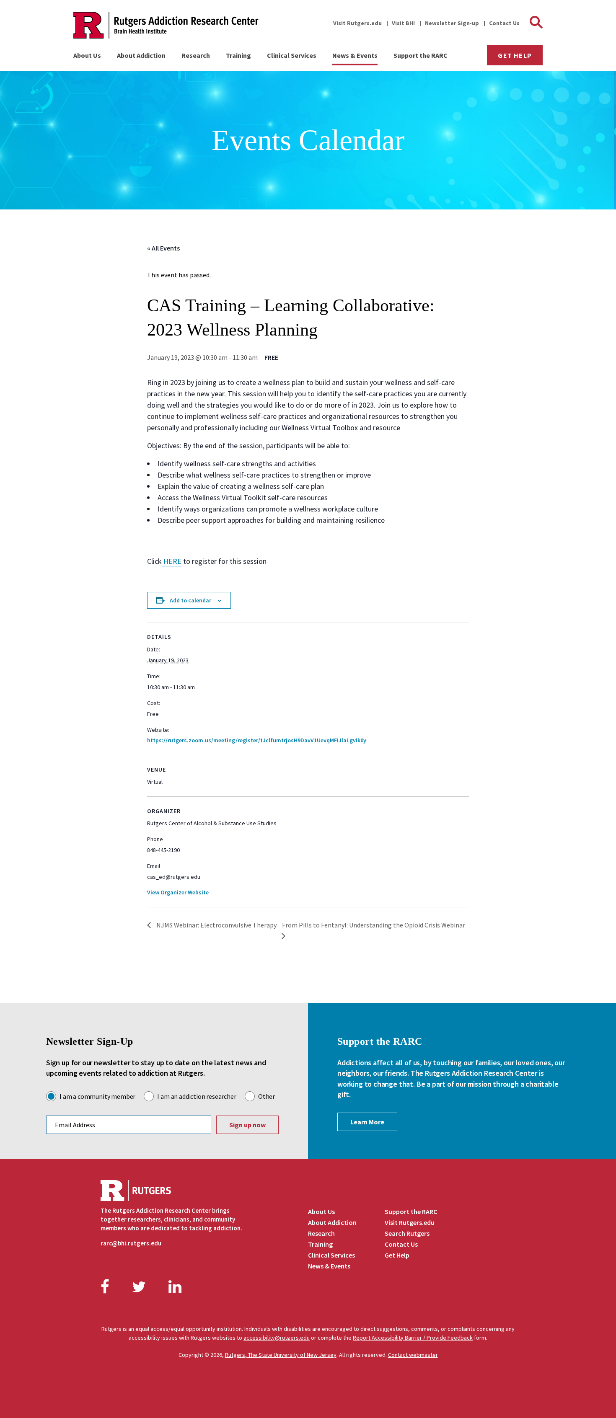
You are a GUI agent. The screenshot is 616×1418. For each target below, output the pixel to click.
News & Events (355, 55)
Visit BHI (403, 23)
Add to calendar (190, 600)
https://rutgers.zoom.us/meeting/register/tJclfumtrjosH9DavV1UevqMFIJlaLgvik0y (256, 740)
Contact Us (504, 23)
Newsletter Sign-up (452, 23)
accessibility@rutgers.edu (276, 1337)
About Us (87, 55)
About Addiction (141, 55)
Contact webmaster (413, 1355)
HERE (171, 561)
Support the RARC (420, 55)
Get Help (515, 55)
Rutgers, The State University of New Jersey (280, 1355)
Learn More (367, 1122)
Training (238, 55)
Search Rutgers (407, 1233)
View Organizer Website (178, 892)
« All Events (163, 248)
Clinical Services (291, 55)
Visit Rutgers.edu (357, 23)
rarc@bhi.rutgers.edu (131, 1243)
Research (195, 55)
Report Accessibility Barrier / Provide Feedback (413, 1337)
